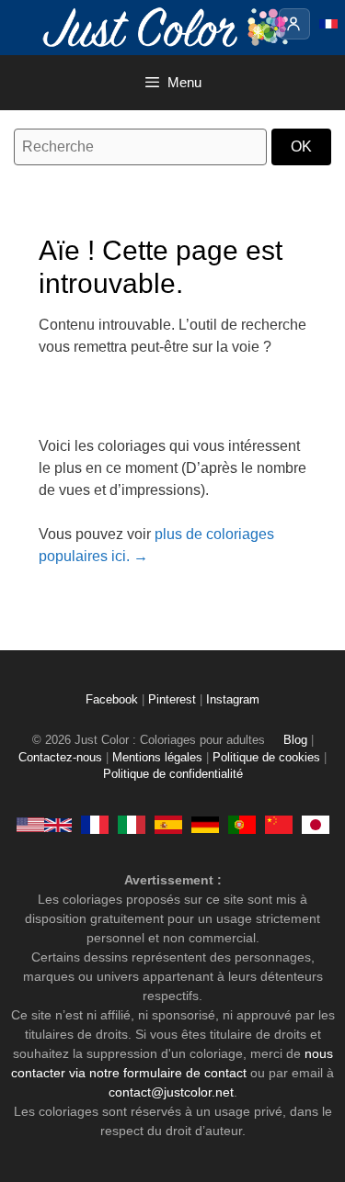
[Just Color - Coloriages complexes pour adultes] (95, 823)
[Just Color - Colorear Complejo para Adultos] (168, 823)
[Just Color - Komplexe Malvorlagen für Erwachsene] (205, 823)
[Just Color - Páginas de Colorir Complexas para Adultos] (242, 823)
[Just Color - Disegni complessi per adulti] (131, 823)
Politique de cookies (266, 757)
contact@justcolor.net (171, 1092)
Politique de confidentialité (173, 774)
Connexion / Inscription (294, 23)
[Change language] (328, 23)
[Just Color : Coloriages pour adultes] (169, 26)
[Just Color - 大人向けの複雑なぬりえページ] (315, 823)
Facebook (114, 699)
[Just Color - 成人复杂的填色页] (279, 823)
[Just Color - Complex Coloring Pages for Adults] (44, 823)
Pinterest (174, 699)
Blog (295, 740)
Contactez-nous (60, 757)
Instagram (232, 699)
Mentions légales (157, 757)
